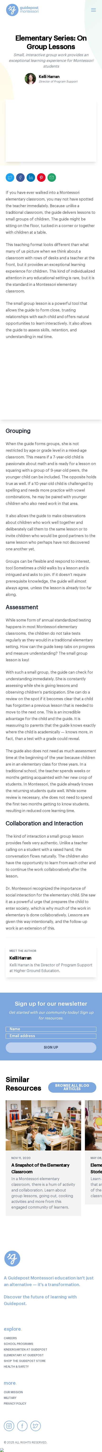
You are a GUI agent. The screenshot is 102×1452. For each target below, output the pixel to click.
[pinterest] (41, 177)
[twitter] (10, 177)
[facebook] (20, 177)
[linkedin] (31, 177)
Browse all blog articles (72, 1087)
